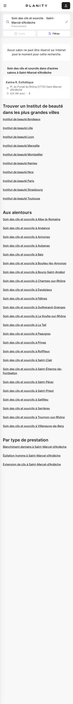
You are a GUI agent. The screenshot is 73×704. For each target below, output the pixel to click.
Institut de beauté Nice (18, 172)
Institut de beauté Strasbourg (23, 189)
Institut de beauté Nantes (20, 163)
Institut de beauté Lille (18, 128)
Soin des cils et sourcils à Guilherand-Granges (34, 307)
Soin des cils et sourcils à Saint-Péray (28, 382)
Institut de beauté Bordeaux (21, 119)
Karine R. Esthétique (19, 82)
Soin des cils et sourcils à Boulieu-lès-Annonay (34, 263)
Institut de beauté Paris (18, 181)
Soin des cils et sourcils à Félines (25, 298)
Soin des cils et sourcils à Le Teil (24, 325)
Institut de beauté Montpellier (23, 154)
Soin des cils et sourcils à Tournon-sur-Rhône (34, 417)
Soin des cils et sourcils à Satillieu (25, 399)
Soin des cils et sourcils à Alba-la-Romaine (31, 219)
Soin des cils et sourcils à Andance (26, 228)
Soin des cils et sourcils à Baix (23, 254)
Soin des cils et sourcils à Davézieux (27, 289)
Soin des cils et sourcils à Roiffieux (26, 351)
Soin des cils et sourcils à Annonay (26, 237)
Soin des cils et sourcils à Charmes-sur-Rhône (34, 281)
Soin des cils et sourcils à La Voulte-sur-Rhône (34, 316)
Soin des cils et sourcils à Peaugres (26, 333)
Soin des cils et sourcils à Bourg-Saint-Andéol (34, 272)
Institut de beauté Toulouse (21, 198)
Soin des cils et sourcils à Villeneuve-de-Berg (33, 426)
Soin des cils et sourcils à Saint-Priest (28, 391)
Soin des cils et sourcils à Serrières (26, 408)
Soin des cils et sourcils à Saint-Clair (27, 360)
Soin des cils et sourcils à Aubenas (26, 245)
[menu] (5, 6)
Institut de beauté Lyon (18, 137)
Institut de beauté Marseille (21, 145)
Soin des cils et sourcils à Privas (24, 342)
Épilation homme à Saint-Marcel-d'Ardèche (31, 455)
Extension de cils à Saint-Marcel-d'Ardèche (32, 464)
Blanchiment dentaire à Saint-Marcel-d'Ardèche (34, 446)
